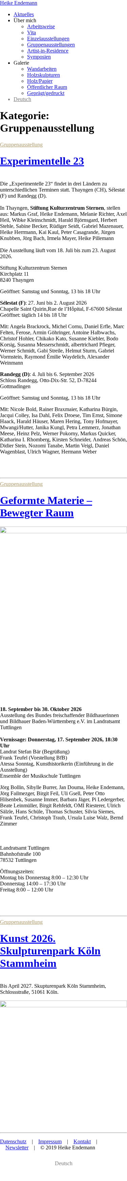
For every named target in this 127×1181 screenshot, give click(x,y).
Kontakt (82, 1141)
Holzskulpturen (43, 75)
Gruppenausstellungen (51, 44)
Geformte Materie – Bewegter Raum (46, 506)
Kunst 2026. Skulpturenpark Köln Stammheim (50, 950)
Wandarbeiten (42, 69)
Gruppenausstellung (21, 144)
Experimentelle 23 (42, 161)
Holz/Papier (39, 81)
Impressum (50, 1141)
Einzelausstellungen (48, 38)
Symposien (39, 57)
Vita (31, 32)
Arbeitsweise (41, 26)
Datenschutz (13, 1141)
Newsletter (16, 1147)
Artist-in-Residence (47, 51)
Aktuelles (24, 14)
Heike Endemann (18, 3)
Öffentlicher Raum (47, 87)
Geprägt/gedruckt (45, 93)
